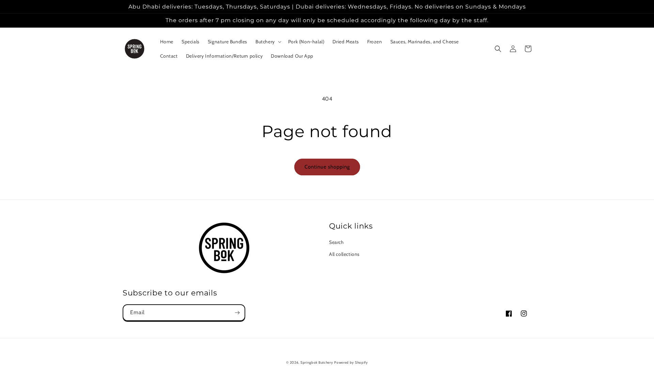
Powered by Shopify (351, 362)
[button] (267, 41)
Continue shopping (327, 167)
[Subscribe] (237, 312)
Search (336, 242)
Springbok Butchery (316, 362)
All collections (344, 254)
